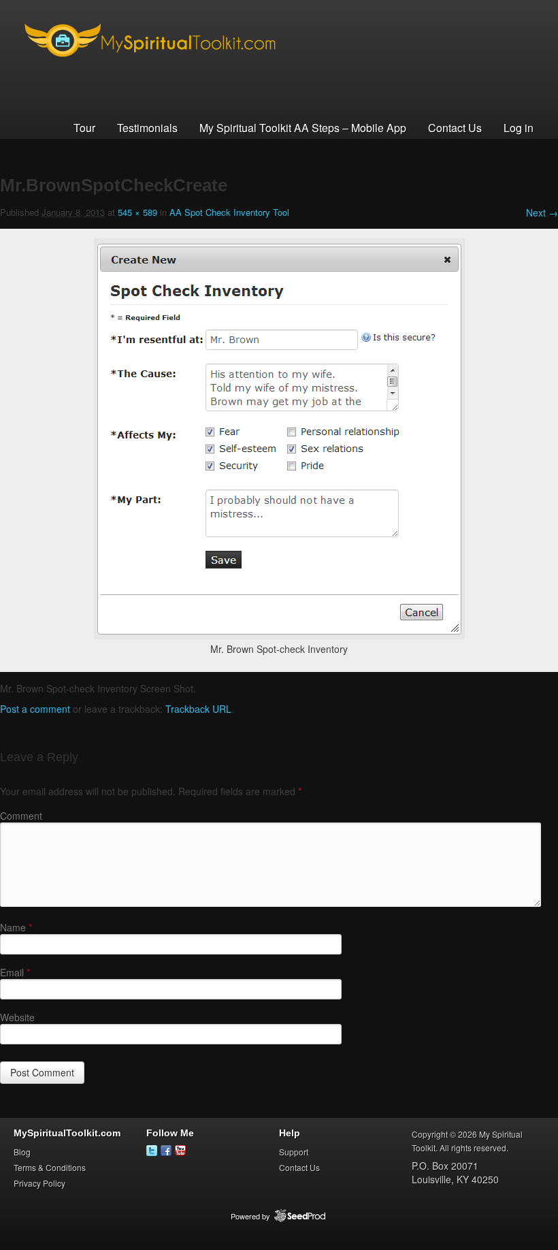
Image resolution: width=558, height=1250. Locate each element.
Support (293, 1151)
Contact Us (455, 127)
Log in (519, 127)
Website (17, 1017)
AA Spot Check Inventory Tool (229, 212)
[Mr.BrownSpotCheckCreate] (279, 635)
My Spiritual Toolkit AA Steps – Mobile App (302, 127)
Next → (542, 212)
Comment (21, 815)
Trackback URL (198, 709)
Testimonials (147, 127)
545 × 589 (137, 212)
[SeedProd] (299, 1216)
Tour (84, 127)
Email (15, 972)
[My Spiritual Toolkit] (150, 67)
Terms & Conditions (50, 1167)
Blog (22, 1151)
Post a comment (35, 709)
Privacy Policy (39, 1183)
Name (16, 927)
